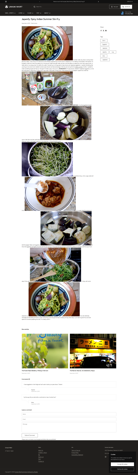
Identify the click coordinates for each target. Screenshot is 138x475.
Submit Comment (30, 435)
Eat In (103, 40)
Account (116, 6)
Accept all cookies (122, 464)
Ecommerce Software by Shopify (29, 472)
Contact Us (41, 461)
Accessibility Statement (77, 454)
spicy (103, 55)
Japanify (104, 52)
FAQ (39, 459)
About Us (40, 450)
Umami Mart (18, 472)
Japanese (104, 48)
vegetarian (104, 59)
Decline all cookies (122, 469)
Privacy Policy (75, 452)
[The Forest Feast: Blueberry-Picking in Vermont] (45, 351)
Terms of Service (76, 450)
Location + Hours (42, 452)
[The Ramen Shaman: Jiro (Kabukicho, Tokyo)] (93, 351)
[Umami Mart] (13, 6)
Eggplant (104, 44)
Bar (39, 454)
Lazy (113, 52)
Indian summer (79, 67)
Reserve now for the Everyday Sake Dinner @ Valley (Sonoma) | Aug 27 (69, 1)
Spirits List (41, 457)
